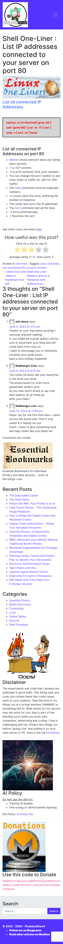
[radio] (17, 250)
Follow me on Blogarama (25, 930)
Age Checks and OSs (22, 567)
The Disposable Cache (23, 495)
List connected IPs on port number (25, 267)
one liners (21, 263)
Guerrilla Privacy (19, 600)
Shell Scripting (18, 624)
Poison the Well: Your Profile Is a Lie (32, 503)
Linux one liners (49, 263)
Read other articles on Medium (29, 934)
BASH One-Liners (20, 604)
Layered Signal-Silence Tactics (28, 571)
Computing (16, 608)
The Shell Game (19, 499)
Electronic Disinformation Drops (29, 563)
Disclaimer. (53, 732)
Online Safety (17, 616)
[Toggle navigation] (55, 14)
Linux (12, 612)
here (39, 229)
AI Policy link (25, 814)
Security (14, 620)
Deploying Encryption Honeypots (30, 575)
